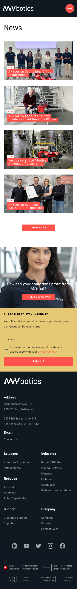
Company (47, 517)
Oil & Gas (46, 479)
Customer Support (15, 517)
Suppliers (10, 523)
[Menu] (69, 8)
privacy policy (46, 351)
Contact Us (11, 439)
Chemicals (48, 484)
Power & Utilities (51, 462)
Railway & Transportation (56, 490)
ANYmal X (10, 493)
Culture (45, 523)
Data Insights (12, 468)
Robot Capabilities (15, 498)
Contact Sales (49, 529)
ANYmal (9, 487)
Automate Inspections (18, 462)
